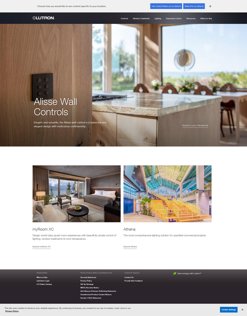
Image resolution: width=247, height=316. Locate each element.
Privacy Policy (86, 281)
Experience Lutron (174, 18)
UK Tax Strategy (86, 284)
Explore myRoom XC (42, 246)
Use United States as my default (166, 6)
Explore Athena (130, 246)
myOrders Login (43, 281)
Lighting (158, 18)
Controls (124, 18)
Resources (191, 18)
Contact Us (129, 277)
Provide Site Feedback (134, 281)
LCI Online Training (44, 284)
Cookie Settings (229, 309)
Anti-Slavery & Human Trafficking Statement (98, 291)
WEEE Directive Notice (89, 288)
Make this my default (194, 6)
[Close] (210, 6)
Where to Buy (206, 18)
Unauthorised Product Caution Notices (95, 294)
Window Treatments (141, 18)
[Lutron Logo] (45, 18)
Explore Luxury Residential (195, 125)
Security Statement (88, 277)
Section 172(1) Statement (90, 298)
